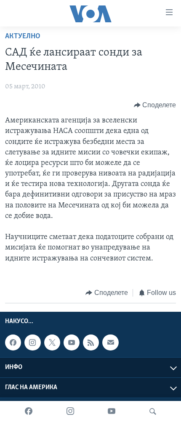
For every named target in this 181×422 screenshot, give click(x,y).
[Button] (155, 105)
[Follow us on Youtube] (72, 343)
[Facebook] (29, 411)
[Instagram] (70, 411)
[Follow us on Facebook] (13, 343)
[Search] (152, 411)
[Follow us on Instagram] (32, 343)
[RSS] (91, 343)
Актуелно (22, 36)
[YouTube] (111, 411)
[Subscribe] (110, 343)
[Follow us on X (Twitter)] (52, 343)
